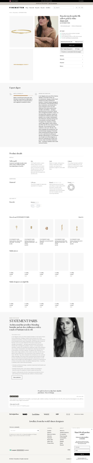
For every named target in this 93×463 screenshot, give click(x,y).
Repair (61, 443)
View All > (81, 217)
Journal (62, 439)
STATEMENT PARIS (23, 12)
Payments (49, 437)
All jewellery (15, 12)
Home (10, 12)
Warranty (49, 436)
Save (78, 49)
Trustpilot (27, 405)
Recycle (43, 7)
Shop (27, 7)
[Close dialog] (91, 429)
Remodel (31, 7)
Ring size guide (63, 436)
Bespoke (37, 7)
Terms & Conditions (27, 434)
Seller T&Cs (50, 441)
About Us (62, 430)
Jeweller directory (64, 432)
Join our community (52, 3)
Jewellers (48, 7)
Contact (49, 430)
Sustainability (63, 437)
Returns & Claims (51, 434)
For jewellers (63, 434)
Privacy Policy (50, 443)
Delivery (49, 432)
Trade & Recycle (67, 49)
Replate (62, 441)
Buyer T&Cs (50, 439)
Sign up (82, 454)
